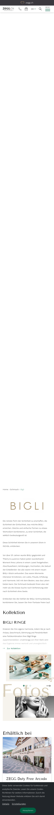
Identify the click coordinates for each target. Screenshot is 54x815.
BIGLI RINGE (14, 622)
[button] (40, 9)
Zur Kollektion (13, 648)
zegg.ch (29, 2)
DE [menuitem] (32, 9)
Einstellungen (19, 804)
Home (5, 489)
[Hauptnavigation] (47, 10)
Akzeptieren (28, 810)
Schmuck (14, 489)
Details (5, 804)
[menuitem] (20, 9)
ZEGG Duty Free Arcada (26, 779)
